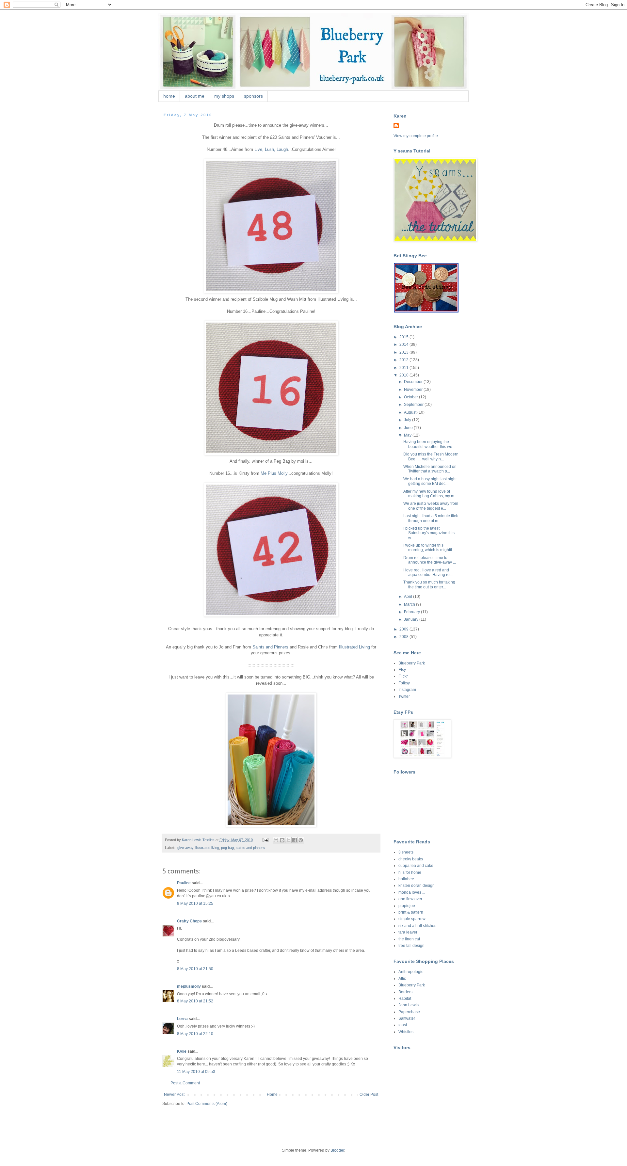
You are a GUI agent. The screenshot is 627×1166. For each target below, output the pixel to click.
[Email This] (276, 840)
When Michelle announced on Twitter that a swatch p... (430, 468)
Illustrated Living (354, 647)
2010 (404, 375)
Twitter (404, 696)
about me (194, 96)
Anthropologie (411, 971)
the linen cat (409, 939)
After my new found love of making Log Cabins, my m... (430, 493)
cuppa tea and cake (415, 865)
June (409, 427)
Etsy (402, 669)
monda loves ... (411, 892)
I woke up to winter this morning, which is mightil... (429, 547)
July (408, 420)
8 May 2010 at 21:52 (195, 1001)
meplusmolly (189, 986)
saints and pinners (250, 848)
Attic (402, 978)
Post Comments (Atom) (206, 1103)
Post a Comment (185, 1083)
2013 (404, 352)
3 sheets (405, 852)
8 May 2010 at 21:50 (195, 968)
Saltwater (406, 1018)
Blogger (337, 1150)
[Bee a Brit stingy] (426, 311)
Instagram (407, 689)
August (410, 412)
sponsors (253, 96)
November (414, 389)
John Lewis (408, 1005)
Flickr (403, 676)
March (410, 604)
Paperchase (409, 1012)
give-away (185, 848)
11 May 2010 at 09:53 (196, 1071)
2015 (404, 337)
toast (402, 1025)
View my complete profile (416, 136)
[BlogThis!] (282, 840)
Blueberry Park (411, 663)
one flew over (410, 899)
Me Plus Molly (274, 473)
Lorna (182, 1018)
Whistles (405, 1032)
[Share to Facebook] (294, 840)
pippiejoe (406, 905)
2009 (404, 629)
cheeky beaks (410, 859)
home (169, 96)
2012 (404, 360)
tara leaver (407, 932)
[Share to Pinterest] (300, 840)
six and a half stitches (417, 925)
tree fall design (411, 945)
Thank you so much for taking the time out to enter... (429, 584)
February (412, 612)
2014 (404, 344)
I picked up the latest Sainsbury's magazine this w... (429, 533)
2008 (404, 636)
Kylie (181, 1051)
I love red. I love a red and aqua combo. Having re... (428, 572)
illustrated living (207, 848)
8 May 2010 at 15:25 (195, 903)
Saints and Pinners (270, 647)
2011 (404, 367)
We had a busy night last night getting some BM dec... (430, 481)
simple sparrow (412, 919)
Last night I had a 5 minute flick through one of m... (430, 518)
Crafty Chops (189, 921)
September (414, 404)
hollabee (406, 879)
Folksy (404, 683)
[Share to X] (288, 840)
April (408, 596)
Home (272, 1094)
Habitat (404, 998)
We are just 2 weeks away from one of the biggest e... (430, 505)
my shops (224, 96)
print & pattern (410, 912)
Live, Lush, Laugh (271, 149)
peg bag (227, 848)
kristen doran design (416, 885)
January (411, 619)
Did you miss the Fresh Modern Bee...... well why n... (430, 456)
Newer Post (174, 1094)
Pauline (184, 883)
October (411, 397)
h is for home (409, 872)
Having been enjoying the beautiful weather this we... (429, 444)
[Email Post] (265, 840)
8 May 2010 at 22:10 (195, 1033)
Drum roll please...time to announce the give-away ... (429, 560)
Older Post (369, 1094)
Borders (405, 992)
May (408, 435)
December (414, 381)
